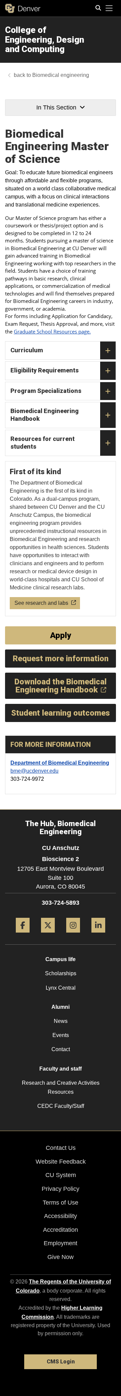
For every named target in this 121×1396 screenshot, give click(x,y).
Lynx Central (61, 988)
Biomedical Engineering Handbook (44, 414)
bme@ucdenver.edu (34, 771)
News (61, 1021)
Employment (60, 1243)
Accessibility (60, 1216)
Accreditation (60, 1229)
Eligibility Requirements (44, 370)
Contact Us (61, 1147)
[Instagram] (73, 935)
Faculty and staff (60, 1069)
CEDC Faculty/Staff (60, 1106)
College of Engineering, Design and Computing (44, 39)
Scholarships (60, 973)
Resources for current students (42, 442)
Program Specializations (45, 390)
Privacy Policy (60, 1188)
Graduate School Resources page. (52, 331)
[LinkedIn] (98, 935)
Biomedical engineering (60, 75)
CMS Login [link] (61, 1361)
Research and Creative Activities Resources (60, 1087)
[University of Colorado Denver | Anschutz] (22, 8)
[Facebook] (23, 935)
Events (60, 1035)
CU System (60, 1175)
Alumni (60, 1007)
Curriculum (26, 350)
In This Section (56, 107)
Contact (60, 1049)
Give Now (60, 1257)
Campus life (60, 959)
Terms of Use (60, 1202)
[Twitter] (48, 935)
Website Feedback (61, 1161)
